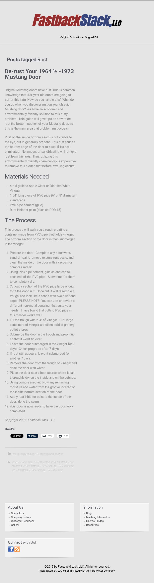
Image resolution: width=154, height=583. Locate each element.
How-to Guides (95, 520)
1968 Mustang (31, 465)
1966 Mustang (59, 461)
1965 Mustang (41, 461)
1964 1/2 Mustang (22, 461)
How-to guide (28, 453)
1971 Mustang (20, 469)
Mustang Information (98, 517)
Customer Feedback (22, 520)
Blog (89, 513)
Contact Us (17, 513)
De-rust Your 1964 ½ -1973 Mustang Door (39, 74)
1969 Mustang (48, 465)
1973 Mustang (54, 469)
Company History (21, 517)
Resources (92, 524)
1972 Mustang (37, 469)
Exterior (16, 453)
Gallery (15, 524)
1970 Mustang (65, 465)
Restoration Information (50, 453)
